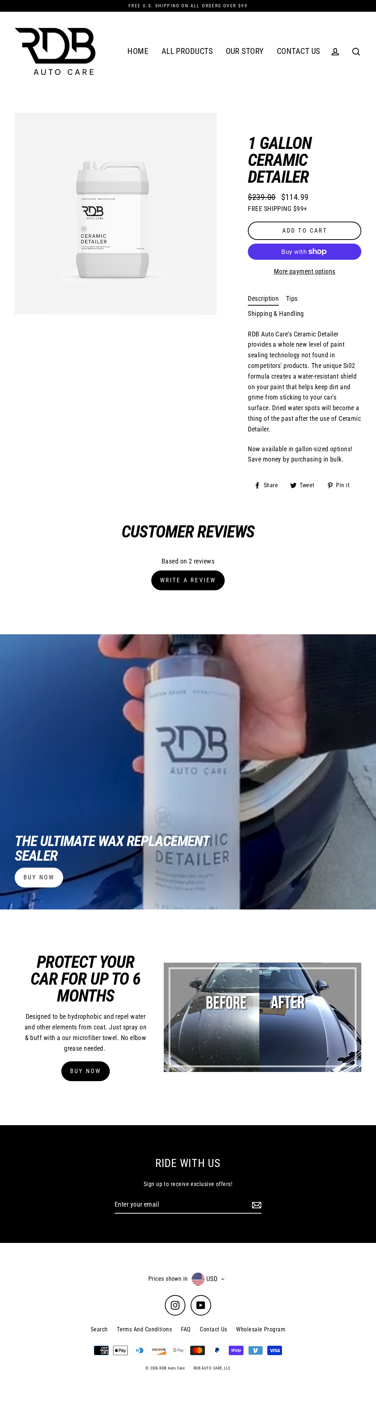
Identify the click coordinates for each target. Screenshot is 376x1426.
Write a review (188, 580)
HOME (137, 51)
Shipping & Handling (276, 313)
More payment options (305, 271)
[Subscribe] (255, 1205)
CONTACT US (298, 51)
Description (263, 298)
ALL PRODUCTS (187, 51)
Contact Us (213, 1329)
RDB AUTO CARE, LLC (212, 1368)
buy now (39, 877)
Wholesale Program (260, 1329)
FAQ (186, 1329)
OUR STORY (245, 51)
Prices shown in (168, 1278)
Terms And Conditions (144, 1329)
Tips (292, 298)
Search (99, 1329)
